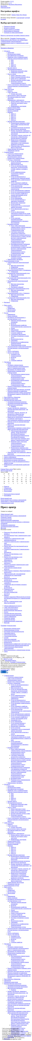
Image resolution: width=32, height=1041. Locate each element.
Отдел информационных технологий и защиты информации (18, 173)
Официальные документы (15, 259)
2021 (12, 60)
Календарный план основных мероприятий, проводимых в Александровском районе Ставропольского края (13, 501)
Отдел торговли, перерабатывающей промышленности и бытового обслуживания (19, 220)
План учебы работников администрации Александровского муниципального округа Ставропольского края (21, 228)
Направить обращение (7, 48)
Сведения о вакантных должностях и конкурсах (18, 232)
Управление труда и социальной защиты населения (20, 206)
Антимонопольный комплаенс (13, 615)
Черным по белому (9, 26)
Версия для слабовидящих (20, 40)
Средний (27, 17)
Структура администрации (15, 153)
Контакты (7, 302)
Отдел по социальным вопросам (20, 192)
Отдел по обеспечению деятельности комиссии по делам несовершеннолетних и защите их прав (21, 214)
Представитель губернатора (12, 397)
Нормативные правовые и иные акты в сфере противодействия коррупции (20, 124)
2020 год (13, 114)
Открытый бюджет (9, 619)
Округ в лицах (12, 74)
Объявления (14, 267)
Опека (13, 359)
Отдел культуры (15, 204)
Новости (10, 91)
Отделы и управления (14, 160)
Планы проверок (12, 316)
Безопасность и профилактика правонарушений (20, 342)
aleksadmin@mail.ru (10, 660)
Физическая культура (17, 339)
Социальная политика (10, 636)
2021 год (13, 115)
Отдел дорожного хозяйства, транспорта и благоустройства (20, 183)
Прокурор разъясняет (10, 639)
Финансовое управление (18, 202)
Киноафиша (7, 495)
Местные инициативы (17, 265)
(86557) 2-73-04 (7, 659)
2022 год (13, 117)
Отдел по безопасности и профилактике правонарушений (20, 177)
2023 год (13, 118)
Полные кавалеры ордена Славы (20, 80)
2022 (12, 61)
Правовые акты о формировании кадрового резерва (20, 257)
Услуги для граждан (13, 352)
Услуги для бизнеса (13, 351)
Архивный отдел (16, 196)
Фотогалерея (11, 311)
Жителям (6, 622)
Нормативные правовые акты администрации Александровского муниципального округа (21, 449)
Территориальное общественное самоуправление (13, 647)
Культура (13, 323)
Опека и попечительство (18, 331)
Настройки (4, 6)
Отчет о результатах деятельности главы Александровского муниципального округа (19, 86)
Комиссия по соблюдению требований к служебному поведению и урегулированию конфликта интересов (20, 142)
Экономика (14, 340)
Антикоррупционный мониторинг (18, 403)
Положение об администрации (17, 369)
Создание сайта (5, 669)
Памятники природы (17, 72)
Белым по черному (9, 28)
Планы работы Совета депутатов (20, 101)
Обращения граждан (13, 150)
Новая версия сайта (6, 40)
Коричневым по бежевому (11, 31)
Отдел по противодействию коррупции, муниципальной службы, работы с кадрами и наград (19, 168)
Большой (3, 19)
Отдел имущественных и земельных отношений (18, 200)
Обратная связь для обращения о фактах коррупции (20, 146)
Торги (6, 651)
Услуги (6, 313)
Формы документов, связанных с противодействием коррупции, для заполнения (21, 132)
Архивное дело (15, 354)
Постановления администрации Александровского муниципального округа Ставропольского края (20, 376)
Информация (11, 314)
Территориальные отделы (11, 261)
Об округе (7, 51)
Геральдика (11, 52)
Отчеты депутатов (16, 94)
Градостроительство (10, 634)
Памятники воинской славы (19, 71)
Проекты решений (13, 110)
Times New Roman (21, 14)
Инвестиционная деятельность (13, 610)
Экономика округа (9, 633)
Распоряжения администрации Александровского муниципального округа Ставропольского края (20, 383)
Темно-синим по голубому (12, 29)
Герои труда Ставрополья (18, 78)
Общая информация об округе (13, 606)
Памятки (13, 406)
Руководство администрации (16, 158)
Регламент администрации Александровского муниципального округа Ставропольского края (18, 366)
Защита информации (10, 457)
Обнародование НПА (14, 107)
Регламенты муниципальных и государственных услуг (17, 318)
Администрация (9, 152)
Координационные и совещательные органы (17, 455)
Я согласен (28, 1034)
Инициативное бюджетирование (13, 458)
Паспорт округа (12, 68)
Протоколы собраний (17, 268)
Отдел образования (16, 198)
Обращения (7, 980)
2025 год (13, 66)
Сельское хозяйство (16, 333)
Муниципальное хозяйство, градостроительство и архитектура (21, 325)
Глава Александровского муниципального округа (15, 155)
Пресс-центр (7, 305)
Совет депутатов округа (11, 607)
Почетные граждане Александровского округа (18, 82)
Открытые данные (9, 618)
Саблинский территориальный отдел (18, 288)
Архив (13, 328)
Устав (9, 363)
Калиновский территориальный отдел (19, 273)
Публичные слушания (14, 109)
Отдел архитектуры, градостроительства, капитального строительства (21, 187)
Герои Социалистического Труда (20, 77)
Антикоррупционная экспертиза (20, 127)
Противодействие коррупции (16, 121)
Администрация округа (11, 609)
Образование (15, 329)
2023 (12, 63)
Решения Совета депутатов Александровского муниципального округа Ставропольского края (19, 444)
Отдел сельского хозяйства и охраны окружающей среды (19, 194)
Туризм (6, 637)
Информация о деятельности (16, 100)
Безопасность (8, 642)
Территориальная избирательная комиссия (16, 645)
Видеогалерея (12, 310)
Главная (3, 469)
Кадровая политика (13, 224)
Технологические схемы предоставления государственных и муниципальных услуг (19, 348)
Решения (10, 112)
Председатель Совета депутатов (17, 95)
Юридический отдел (17, 164)
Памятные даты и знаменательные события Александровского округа (18, 57)
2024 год (13, 64)
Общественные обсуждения (16, 149)
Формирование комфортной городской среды (17, 644)
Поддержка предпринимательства (14, 631)
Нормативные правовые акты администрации (16, 371)
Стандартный (20, 17)
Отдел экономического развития (20, 190)
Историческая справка (14, 54)
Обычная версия (5, 7)
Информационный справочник (13, 621)
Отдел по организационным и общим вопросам (20, 162)
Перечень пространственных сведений (19, 389)
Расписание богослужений (12, 494)
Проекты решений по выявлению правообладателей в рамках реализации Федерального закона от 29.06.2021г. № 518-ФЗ (19, 393)
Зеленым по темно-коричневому (13, 32)
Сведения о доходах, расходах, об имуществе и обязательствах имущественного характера (20, 137)
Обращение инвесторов (11, 398)
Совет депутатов (9, 89)
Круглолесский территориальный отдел (19, 278)
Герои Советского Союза (18, 75)
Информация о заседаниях (18, 106)
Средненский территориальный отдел (19, 297)
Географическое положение (16, 55)
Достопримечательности (15, 69)
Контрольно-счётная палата (12, 628)
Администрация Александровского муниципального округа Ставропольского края (14, 42)
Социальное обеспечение (18, 334)
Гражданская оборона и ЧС (12, 640)
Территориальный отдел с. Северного (19, 293)
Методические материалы (18, 129)
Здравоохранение (16, 356)
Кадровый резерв (16, 255)
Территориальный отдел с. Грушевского (19, 270)
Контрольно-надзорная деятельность (14, 460)
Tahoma (13, 14)
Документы (7, 362)
